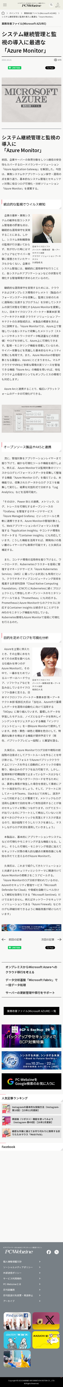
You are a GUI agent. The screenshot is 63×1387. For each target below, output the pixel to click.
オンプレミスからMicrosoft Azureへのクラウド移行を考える (31, 969)
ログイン (57, 6)
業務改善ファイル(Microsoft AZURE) (40, 13)
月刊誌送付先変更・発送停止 (18, 1295)
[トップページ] (3, 13)
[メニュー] (5, 5)
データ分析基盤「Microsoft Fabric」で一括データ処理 (32, 982)
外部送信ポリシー (12, 1273)
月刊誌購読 (9, 1290)
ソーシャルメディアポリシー (18, 1267)
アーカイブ (9, 1301)
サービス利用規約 (12, 1278)
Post (51, 67)
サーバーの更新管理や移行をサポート (30, 992)
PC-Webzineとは (12, 1284)
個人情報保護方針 (12, 1262)
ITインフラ (14, 13)
